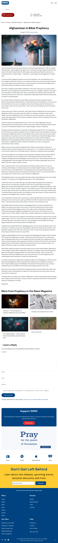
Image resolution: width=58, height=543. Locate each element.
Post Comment (8, 395)
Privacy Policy (29, 540)
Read (3, 504)
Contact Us (33, 523)
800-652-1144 (34, 532)
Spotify (32, 499)
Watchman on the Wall (8, 523)
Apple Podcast (34, 502)
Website (4, 384)
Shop (3, 507)
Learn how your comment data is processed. (35, 399)
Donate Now (29, 423)
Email (4, 378)
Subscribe (41, 483)
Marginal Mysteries (7, 531)
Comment (4, 351)
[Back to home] (5, 3)
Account (32, 525)
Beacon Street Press (7, 528)
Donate (4, 513)
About (3, 515)
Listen (3, 499)
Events (3, 510)
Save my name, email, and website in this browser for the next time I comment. (26, 390)
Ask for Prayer (33, 528)
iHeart (31, 504)
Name (3, 371)
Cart (52, 3)
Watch (3, 502)
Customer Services (38, 540)
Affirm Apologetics (7, 534)
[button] (55, 3)
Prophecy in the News (8, 525)
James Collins (34, 32)
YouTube (32, 507)
